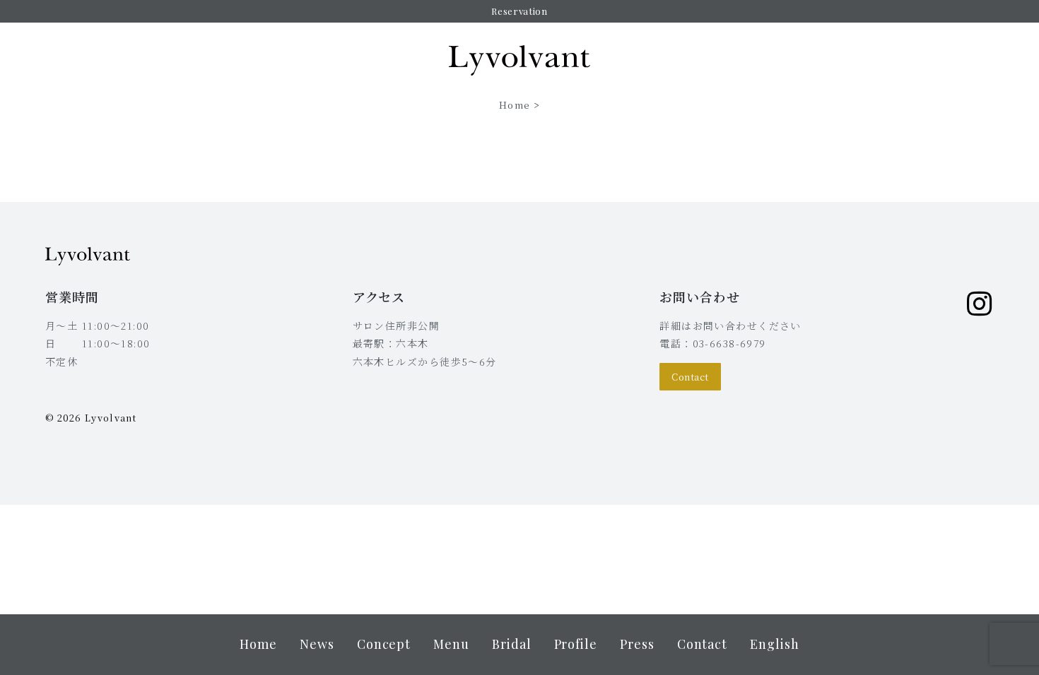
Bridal (512, 643)
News (317, 643)
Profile (575, 643)
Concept (384, 643)
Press (637, 643)
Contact (690, 376)
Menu (451, 643)
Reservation (519, 11)
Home (514, 105)
